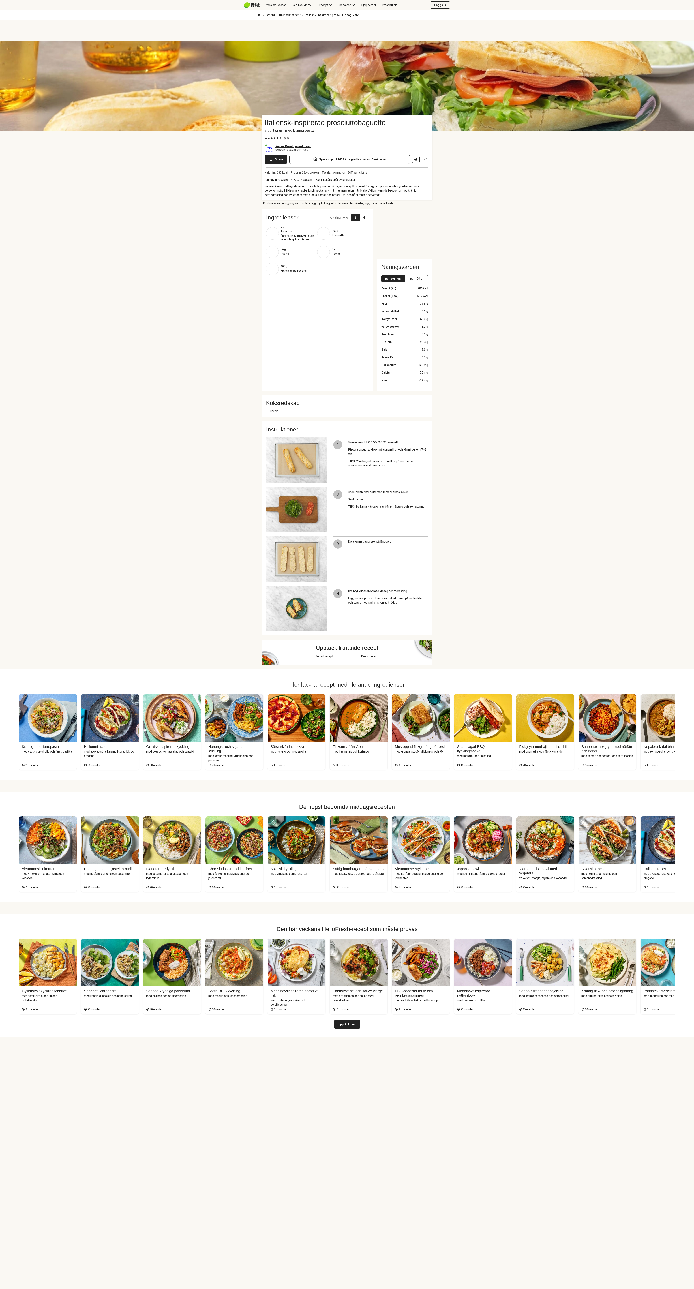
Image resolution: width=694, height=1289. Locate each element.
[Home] (259, 15)
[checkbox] (266, 138)
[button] (317, 217)
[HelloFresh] (252, 5)
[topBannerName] (347, 30)
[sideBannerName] (405, 232)
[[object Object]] (416, 159)
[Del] (425, 159)
